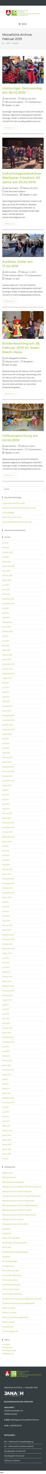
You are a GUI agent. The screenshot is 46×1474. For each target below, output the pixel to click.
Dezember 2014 (8, 934)
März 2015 (6, 921)
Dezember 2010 (8, 1098)
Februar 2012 (7, 1060)
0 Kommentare (34, 102)
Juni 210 (5, 1158)
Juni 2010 (5, 1112)
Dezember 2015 (8, 878)
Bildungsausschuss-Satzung (12, 1219)
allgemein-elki (7, 1173)
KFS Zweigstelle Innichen (15, 358)
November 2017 (8, 771)
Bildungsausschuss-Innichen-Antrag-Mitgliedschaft (21, 1196)
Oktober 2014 (7, 944)
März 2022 (6, 594)
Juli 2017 (5, 790)
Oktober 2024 (7, 552)
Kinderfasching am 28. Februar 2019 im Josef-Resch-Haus (21, 348)
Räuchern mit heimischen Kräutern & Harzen (19, 508)
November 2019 (8, 664)
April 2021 (6, 617)
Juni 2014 (5, 958)
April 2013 (6, 1018)
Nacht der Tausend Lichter (12, 517)
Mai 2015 (5, 911)
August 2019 (7, 678)
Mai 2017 (5, 799)
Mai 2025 (5, 547)
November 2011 (8, 1070)
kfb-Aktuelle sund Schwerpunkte (14, 1242)
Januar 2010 (6, 1135)
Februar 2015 (7, 925)
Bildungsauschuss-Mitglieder (13, 1182)
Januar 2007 (6, 1149)
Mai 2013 (5, 1014)
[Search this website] (23, 489)
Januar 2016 (6, 874)
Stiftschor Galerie (8, 1308)
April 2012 (6, 1051)
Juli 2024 (5, 557)
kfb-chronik (6, 1247)
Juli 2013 (5, 1004)
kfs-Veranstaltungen (10, 1261)
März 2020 (6, 650)
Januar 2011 (6, 1093)
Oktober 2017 (7, 776)
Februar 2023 (7, 575)
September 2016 (8, 837)
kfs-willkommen (8, 1266)
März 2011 (6, 1088)
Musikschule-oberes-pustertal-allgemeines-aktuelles (22, 1299)
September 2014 (8, 948)
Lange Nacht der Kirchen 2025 (13, 503)
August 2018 (7, 734)
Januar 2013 (6, 1032)
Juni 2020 (5, 641)
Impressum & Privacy (13, 1387)
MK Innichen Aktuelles (10, 1270)
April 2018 (6, 753)
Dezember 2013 (8, 986)
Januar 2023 (6, 580)
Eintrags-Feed (7, 1347)
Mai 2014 (5, 962)
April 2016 (6, 860)
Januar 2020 (6, 659)
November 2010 (8, 1102)
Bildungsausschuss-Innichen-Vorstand (16, 1210)
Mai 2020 (5, 645)
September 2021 (8, 603)
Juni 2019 (5, 687)
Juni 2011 (5, 1084)
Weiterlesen (11, 127)
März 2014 (6, 972)
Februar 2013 (7, 1028)
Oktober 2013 (7, 995)
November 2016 (8, 827)
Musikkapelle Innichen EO (15, 1451)
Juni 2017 (5, 795)
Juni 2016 (5, 851)
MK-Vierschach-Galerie (15, 191)
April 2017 (6, 804)
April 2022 (6, 589)
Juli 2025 (5, 543)
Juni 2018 (5, 743)
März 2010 (6, 1126)
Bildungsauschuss (9, 1177)
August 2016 (7, 841)
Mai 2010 (5, 1116)
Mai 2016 (5, 855)
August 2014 (7, 953)
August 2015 (7, 897)
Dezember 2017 (8, 767)
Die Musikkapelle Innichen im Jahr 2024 (17, 522)
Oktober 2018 (7, 725)
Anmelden (6, 1344)
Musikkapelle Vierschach (14, 1456)
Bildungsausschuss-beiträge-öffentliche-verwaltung (21, 1186)
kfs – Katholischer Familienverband (18, 1446)
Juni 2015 (5, 907)
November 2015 (8, 883)
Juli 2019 (5, 683)
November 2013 (8, 991)
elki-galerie (6, 1229)
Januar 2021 (6, 627)
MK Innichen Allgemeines (11, 1275)
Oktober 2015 (7, 888)
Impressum (6, 1233)
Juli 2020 (5, 636)
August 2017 (7, 785)
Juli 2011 (5, 1079)
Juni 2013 (5, 1009)
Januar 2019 (6, 711)
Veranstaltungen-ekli (10, 1331)
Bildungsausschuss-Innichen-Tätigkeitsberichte (20, 1205)
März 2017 (6, 808)
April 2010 (6, 1121)
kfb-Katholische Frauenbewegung (15, 1252)
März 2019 (6, 701)
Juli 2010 (5, 1107)
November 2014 (8, 939)
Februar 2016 (7, 869)
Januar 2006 (6, 1154)
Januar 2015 (6, 930)
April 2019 (6, 697)
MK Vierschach (11, 188)
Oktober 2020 (7, 631)
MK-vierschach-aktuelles (11, 1284)
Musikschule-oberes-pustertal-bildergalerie (18, 1303)
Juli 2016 (5, 846)
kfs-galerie (28, 361)
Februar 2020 (7, 655)
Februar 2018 (7, 757)
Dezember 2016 (8, 822)
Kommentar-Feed (9, 1350)
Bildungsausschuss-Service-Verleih (15, 1224)
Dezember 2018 (8, 715)
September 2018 (8, 729)
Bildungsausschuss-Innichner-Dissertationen (19, 1215)
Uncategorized (7, 1326)
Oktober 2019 (7, 669)
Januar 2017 (6, 818)
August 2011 (7, 1074)
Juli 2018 (5, 739)
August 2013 (7, 1000)
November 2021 (8, 599)
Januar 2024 (6, 561)
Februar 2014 (7, 976)
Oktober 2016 (7, 832)
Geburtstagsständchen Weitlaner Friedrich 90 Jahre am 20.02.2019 (21, 178)
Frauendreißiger (8, 512)
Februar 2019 (7, 706)
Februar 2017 (7, 813)
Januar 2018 (6, 762)
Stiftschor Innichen (9, 1312)
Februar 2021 (7, 622)
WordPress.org (8, 1353)
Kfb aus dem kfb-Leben (11, 1238)
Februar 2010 (7, 1130)
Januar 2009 (6, 1140)
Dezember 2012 (8, 1037)
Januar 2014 (6, 981)
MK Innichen (10, 98)
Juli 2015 (5, 902)
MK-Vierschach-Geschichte (12, 1294)
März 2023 (6, 571)
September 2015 (8, 892)
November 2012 (8, 1042)
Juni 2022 (5, 585)
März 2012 (6, 1056)
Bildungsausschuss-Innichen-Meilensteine (18, 1200)
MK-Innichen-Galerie (14, 102)
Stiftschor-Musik (8, 1322)
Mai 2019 (5, 692)
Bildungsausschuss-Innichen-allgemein (17, 1191)
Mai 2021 (5, 613)
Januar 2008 (6, 1144)
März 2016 (6, 865)
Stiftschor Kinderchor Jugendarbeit (15, 1317)
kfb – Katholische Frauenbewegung (18, 1441)
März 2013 (6, 1023)
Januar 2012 (6, 1065)
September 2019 (8, 673)
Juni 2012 (5, 1046)
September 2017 (8, 781)
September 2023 (8, 566)
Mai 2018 (5, 748)
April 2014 (6, 967)
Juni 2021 (5, 608)
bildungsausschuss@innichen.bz (25, 1420)
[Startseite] (3, 43)
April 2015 (6, 916)
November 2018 (8, 720)
